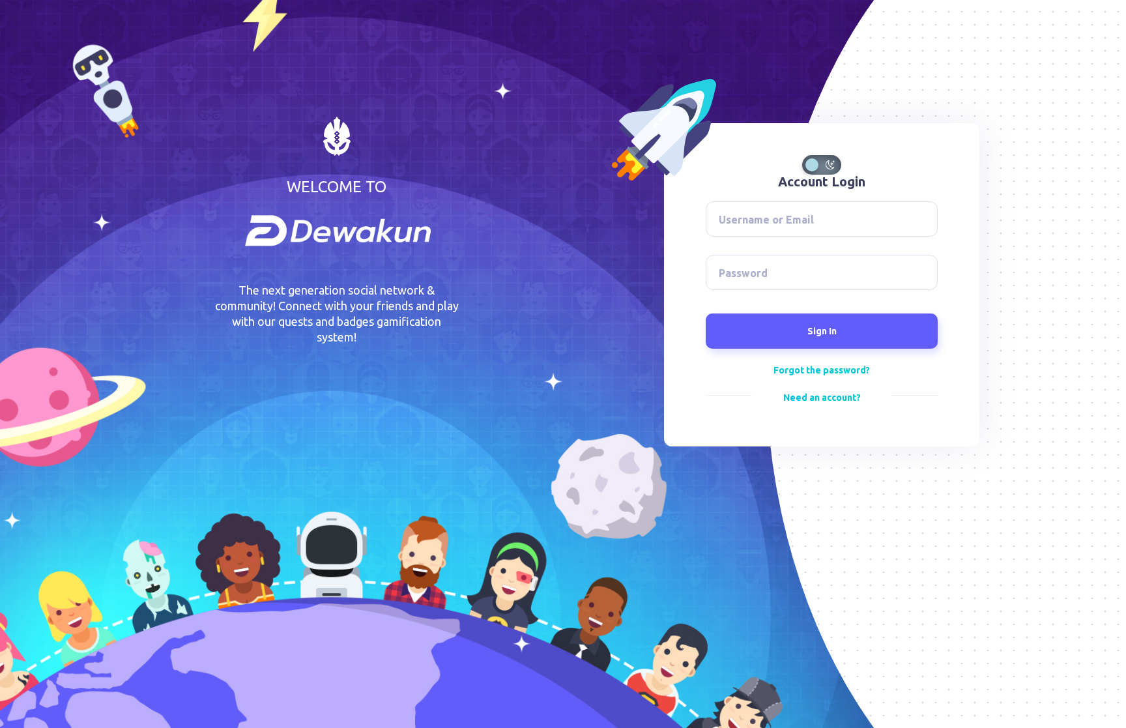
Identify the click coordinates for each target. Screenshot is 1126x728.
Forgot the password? (821, 370)
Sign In (822, 331)
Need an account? (822, 397)
